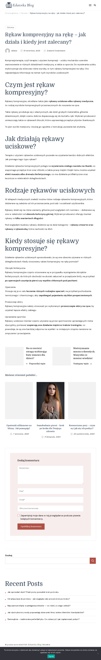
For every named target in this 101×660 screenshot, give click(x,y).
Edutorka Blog (34, 645)
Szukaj (8, 555)
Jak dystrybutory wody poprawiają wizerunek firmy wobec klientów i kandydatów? (46, 612)
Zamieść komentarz (56, 51)
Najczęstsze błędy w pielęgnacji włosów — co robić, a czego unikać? (39, 605)
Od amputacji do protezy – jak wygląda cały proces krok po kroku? (39, 599)
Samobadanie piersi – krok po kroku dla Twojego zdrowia (50, 428)
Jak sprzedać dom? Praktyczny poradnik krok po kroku (33, 592)
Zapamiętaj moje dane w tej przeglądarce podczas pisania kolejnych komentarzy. (50, 517)
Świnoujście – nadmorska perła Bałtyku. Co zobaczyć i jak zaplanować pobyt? (44, 619)
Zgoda (51, 656)
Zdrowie (10, 27)
